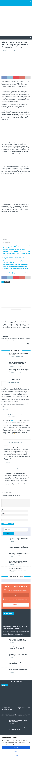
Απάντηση (5, 409)
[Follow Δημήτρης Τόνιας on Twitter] (15, 331)
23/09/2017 (12, 571)
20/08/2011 (5, 50)
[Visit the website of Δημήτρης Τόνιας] (11, 331)
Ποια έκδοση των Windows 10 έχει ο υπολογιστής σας (18, 720)
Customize (16, 751)
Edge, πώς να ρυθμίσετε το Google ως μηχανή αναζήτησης (19, 728)
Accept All (16, 747)
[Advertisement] (16, 24)
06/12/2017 (12, 657)
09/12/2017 (12, 650)
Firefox (7, 281)
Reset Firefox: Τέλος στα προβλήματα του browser (19, 354)
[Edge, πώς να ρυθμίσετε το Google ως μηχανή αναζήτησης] (4, 729)
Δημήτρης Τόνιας (13, 50)
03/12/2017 (5, 712)
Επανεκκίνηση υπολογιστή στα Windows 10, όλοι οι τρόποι (17, 647)
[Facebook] (10, 4)
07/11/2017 (12, 549)
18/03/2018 (12, 541)
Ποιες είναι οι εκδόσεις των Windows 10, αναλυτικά (15, 709)
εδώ (12, 420)
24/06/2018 (12, 642)
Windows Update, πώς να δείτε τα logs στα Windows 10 (19, 662)
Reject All (16, 755)
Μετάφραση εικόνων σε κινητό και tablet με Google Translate (18, 539)
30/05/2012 (12, 356)
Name (3, 509)
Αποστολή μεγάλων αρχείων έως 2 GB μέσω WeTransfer (15, 628)
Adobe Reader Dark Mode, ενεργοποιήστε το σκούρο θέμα (17, 569)
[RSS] (22, 4)
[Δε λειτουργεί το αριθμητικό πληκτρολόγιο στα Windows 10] (4, 641)
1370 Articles (24, 322)
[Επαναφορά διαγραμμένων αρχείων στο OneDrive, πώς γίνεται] (4, 555)
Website (3, 518)
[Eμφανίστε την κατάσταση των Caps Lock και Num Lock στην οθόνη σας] (4, 547)
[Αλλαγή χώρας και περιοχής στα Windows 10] (4, 656)
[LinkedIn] (19, 4)
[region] (16, 747)
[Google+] (16, 4)
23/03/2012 (12, 372)
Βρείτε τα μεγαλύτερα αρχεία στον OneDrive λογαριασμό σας (18, 561)
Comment (3, 498)
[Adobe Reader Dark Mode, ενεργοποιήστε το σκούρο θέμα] (4, 570)
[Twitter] (13, 4)
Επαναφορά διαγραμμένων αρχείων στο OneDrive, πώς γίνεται (19, 554)
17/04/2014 (12, 366)
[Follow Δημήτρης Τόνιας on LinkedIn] (20, 331)
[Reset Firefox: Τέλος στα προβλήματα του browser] (4, 355)
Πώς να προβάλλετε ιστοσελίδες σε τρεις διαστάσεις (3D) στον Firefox (19, 370)
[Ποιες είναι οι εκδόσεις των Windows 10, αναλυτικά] (16, 695)
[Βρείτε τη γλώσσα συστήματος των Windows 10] (4, 671)
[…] (23, 634)
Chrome (6, 93)
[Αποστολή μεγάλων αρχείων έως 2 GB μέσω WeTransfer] (16, 617)
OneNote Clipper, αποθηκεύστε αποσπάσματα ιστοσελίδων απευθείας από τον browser (17, 363)
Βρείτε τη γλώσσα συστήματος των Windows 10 (18, 670)
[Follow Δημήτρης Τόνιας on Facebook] (13, 331)
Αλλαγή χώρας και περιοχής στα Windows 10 (18, 655)
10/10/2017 (12, 556)
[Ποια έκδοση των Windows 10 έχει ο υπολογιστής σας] (4, 722)
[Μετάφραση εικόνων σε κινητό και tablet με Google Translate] (4, 540)
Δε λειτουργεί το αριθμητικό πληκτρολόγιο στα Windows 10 (17, 640)
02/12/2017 (12, 730)
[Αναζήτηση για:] (16, 529)
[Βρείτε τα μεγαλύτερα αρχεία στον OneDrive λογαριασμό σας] (4, 562)
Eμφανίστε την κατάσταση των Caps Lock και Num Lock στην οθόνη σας (19, 546)
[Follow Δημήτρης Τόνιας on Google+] (18, 331)
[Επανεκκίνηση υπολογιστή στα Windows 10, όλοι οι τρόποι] (4, 648)
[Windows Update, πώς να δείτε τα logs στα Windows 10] (4, 663)
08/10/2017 (12, 564)
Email (2, 513)
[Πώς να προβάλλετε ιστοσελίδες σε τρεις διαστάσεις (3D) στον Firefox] (4, 372)
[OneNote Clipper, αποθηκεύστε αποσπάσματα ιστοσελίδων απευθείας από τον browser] (4, 363)
